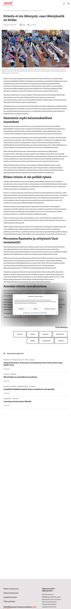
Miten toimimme (11, 589)
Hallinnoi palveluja (50, 309)
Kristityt (45, 334)
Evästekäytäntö (26, 312)
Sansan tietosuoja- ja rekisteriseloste (39, 312)
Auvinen (20, 334)
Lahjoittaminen (10, 597)
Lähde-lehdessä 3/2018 (30, 317)
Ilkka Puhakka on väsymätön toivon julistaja (20, 377)
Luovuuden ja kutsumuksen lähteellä (17, 401)
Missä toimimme (10, 593)
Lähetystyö (11, 10)
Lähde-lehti (60, 334)
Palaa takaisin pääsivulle (15, 353)
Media (32, 341)
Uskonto (61, 341)
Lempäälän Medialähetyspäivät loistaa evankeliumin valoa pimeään (28, 389)
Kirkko (32, 334)
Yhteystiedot (9, 601)
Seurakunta (46, 341)
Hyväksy (21, 309)
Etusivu (5, 10)
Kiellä (35, 309)
